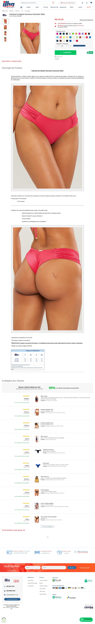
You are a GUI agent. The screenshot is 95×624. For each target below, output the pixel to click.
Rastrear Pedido (43, 594)
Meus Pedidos (43, 588)
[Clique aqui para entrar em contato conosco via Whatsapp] (86, 619)
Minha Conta (42, 591)
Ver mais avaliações (47, 526)
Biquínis (12, 10)
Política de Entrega (43, 585)
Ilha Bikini (8, 4)
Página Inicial (5, 10)
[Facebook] (15, 581)
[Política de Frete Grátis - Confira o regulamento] (35, 552)
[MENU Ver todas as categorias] (21, 7)
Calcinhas (17, 10)
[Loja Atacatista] (81, 552)
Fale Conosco (31, 585)
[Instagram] (17, 581)
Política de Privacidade (32, 583)
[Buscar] (53, 2)
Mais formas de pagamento (86, 20)
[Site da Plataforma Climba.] (88, 607)
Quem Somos (30, 580)
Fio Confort (27, 11)
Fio (22, 10)
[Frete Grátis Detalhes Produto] (59, 58)
